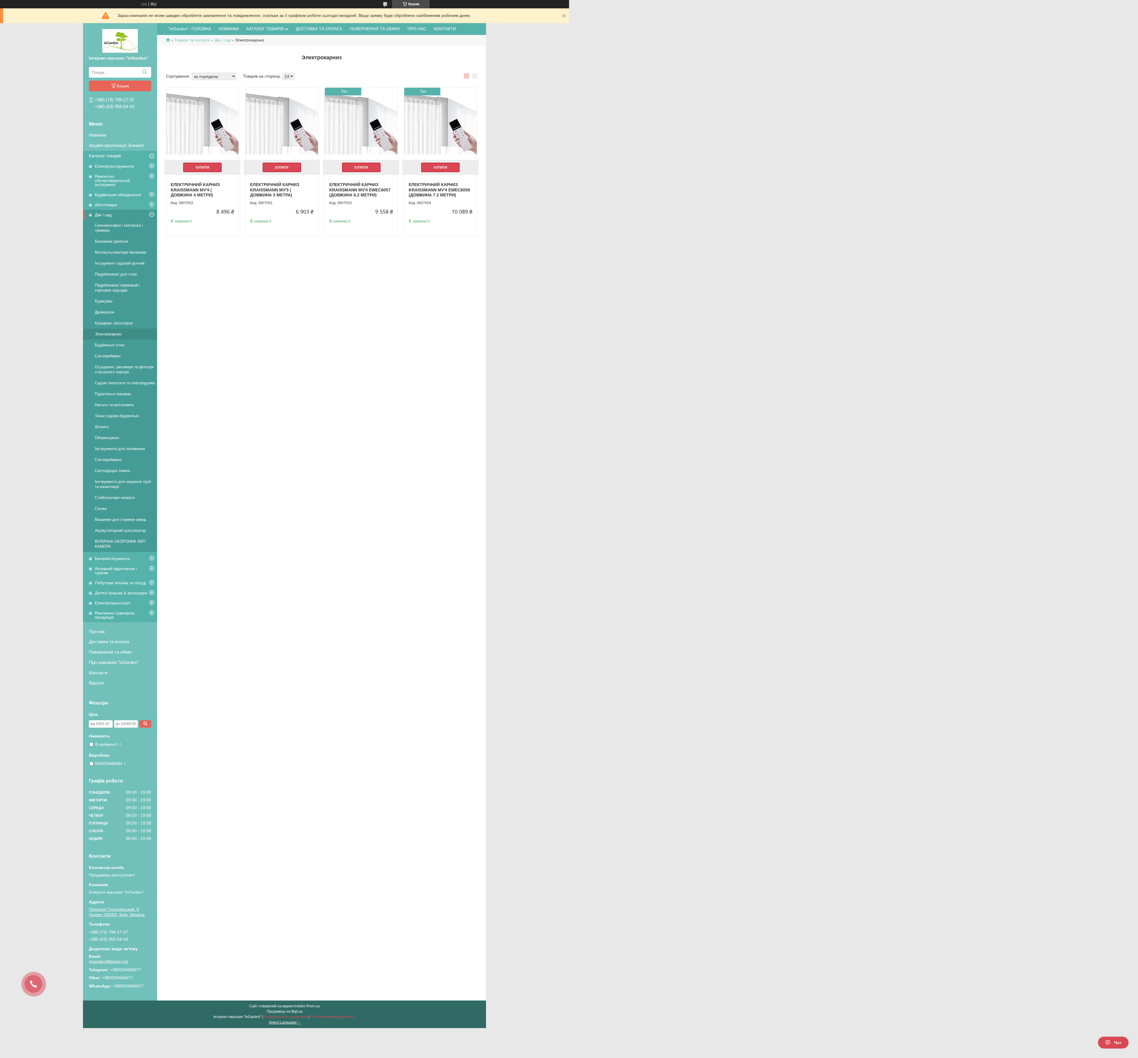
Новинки (97, 134)
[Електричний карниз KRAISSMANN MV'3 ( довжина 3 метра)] (282, 124)
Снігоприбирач (108, 356)
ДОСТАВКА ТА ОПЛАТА (319, 28)
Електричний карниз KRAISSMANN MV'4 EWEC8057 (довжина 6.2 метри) (360, 189)
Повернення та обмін (110, 651)
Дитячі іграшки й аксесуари (121, 592)
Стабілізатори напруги (115, 497)
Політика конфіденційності (333, 1017)
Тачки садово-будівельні (117, 416)
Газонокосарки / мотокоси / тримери (119, 228)
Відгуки (96, 682)
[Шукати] (144, 72)
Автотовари (106, 204)
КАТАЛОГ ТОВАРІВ (265, 28)
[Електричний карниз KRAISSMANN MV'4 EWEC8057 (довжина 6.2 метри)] (361, 124)
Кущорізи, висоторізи (114, 323)
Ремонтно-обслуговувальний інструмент (112, 180)
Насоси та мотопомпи (114, 405)
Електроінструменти (114, 166)
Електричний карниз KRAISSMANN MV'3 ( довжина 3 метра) (274, 189)
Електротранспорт (112, 603)
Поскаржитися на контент (286, 1017)
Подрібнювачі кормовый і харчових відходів (117, 287)
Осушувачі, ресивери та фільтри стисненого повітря (124, 369)
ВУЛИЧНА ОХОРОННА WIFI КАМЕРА (120, 544)
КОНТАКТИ (445, 28)
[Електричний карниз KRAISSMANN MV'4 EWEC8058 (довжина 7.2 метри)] (440, 124)
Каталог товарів (105, 155)
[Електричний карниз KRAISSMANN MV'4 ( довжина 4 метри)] (202, 124)
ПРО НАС (416, 28)
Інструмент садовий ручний (119, 263)
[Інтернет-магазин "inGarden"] (120, 40)
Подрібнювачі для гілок (116, 274)
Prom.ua (313, 1006)
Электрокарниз (108, 334)
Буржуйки (103, 301)
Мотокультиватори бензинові (120, 252)
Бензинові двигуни (111, 241)
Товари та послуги (192, 40)
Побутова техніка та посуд (120, 582)
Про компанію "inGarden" (114, 662)
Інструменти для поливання (120, 448)
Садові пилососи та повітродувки (125, 383)
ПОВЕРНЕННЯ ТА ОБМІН (375, 28)
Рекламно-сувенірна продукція (114, 615)
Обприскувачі (107, 438)
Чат (1117, 1042)
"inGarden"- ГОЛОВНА (189, 28)
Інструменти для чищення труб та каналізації (123, 484)
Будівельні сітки (109, 345)
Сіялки (101, 508)
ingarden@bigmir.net (108, 961)
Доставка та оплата (109, 641)
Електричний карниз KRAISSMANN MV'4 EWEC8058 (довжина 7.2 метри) (439, 189)
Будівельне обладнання (118, 194)
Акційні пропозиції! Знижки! (116, 145)
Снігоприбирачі (108, 459)
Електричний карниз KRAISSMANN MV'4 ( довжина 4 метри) (195, 189)
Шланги (101, 427)
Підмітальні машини (113, 394)
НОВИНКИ (229, 28)
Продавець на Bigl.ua (285, 1011)
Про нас (97, 631)
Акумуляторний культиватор (120, 530)
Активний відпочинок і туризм (116, 570)
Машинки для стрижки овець (120, 519)
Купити (202, 167)
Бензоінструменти (112, 558)
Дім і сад (103, 214)
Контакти (98, 672)
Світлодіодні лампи (112, 470)
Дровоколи (104, 312)
